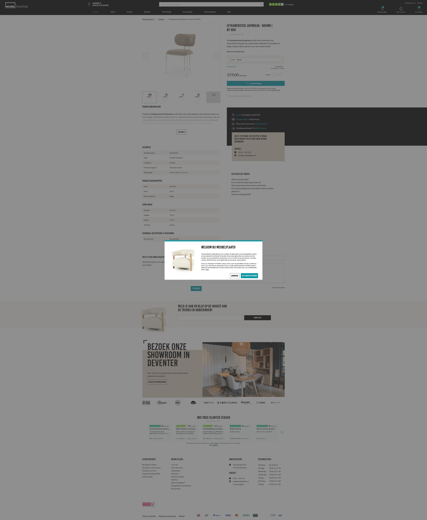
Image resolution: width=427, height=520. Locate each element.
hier (207, 269)
